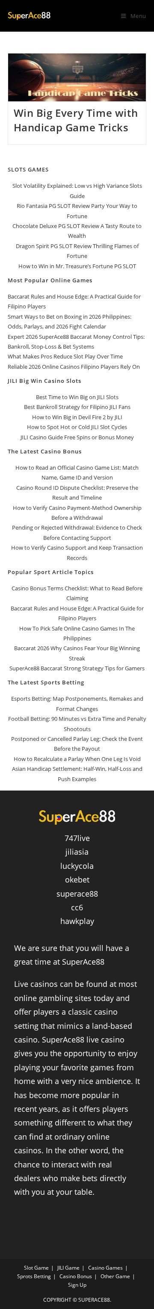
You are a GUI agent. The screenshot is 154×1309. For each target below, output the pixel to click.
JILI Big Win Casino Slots (44, 381)
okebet (77, 879)
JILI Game (68, 1267)
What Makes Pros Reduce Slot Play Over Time (65, 356)
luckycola (77, 866)
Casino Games (105, 1267)
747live (77, 838)
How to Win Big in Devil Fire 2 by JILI (77, 417)
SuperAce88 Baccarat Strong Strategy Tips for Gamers (77, 668)
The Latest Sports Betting (46, 682)
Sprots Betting (34, 1276)
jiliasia (77, 852)
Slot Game (36, 1267)
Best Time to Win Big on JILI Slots (77, 397)
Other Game (115, 1276)
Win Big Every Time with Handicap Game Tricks (76, 120)
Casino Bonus (75, 1276)
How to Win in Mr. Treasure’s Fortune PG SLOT (77, 266)
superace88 (77, 893)
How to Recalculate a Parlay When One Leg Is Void (77, 759)
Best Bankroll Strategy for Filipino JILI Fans (77, 407)
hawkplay (77, 921)
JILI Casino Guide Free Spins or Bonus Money (77, 437)
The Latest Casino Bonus (45, 451)
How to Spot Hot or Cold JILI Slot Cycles (77, 427)
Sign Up (77, 1284)
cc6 (77, 907)
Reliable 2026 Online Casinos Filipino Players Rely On (74, 366)
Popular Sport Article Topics (51, 572)
